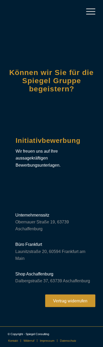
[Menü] (88, 10)
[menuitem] (13, 340)
